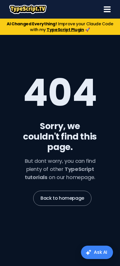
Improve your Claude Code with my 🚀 (60, 27)
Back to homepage (62, 198)
